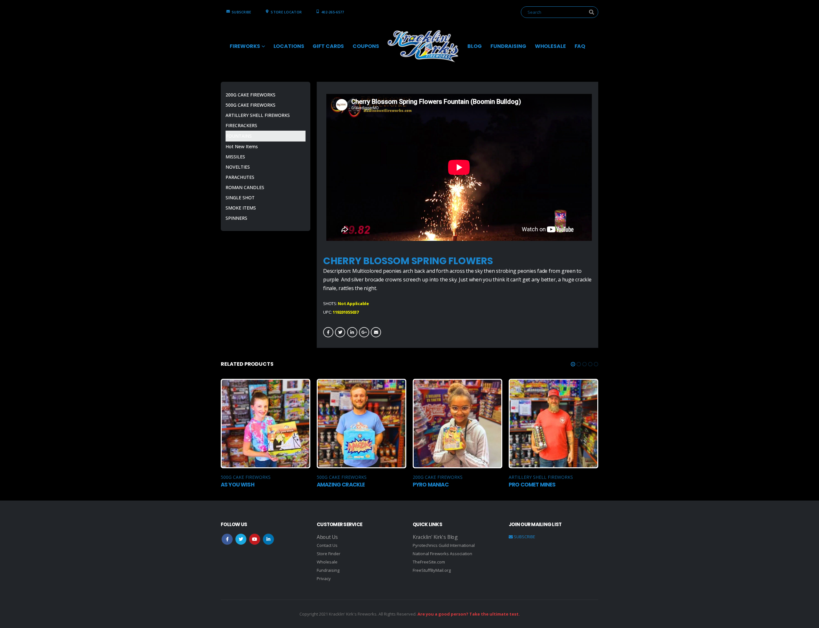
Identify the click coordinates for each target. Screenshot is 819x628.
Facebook (328, 332)
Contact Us (327, 545)
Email (376, 332)
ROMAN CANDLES (245, 187)
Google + (364, 332)
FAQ (580, 46)
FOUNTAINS (239, 136)
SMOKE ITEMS (241, 208)
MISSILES (235, 157)
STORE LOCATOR (286, 12)
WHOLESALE (550, 46)
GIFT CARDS (328, 46)
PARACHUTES (240, 177)
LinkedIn (352, 332)
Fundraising (328, 570)
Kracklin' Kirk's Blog (435, 536)
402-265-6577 (332, 12)
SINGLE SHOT (240, 198)
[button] (573, 364)
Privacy (324, 578)
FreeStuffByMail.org (432, 570)
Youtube (254, 539)
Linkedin (268, 539)
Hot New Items (242, 146)
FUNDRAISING (508, 46)
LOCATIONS (289, 46)
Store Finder (328, 553)
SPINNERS (236, 218)
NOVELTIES (238, 167)
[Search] (591, 12)
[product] (265, 423)
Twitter (340, 332)
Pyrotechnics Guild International (444, 545)
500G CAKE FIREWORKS (250, 105)
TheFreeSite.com (429, 562)
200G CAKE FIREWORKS (250, 95)
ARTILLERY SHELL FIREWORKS (258, 115)
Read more (300, 389)
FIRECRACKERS (241, 125)
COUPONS (366, 46)
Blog (474, 46)
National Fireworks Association (442, 553)
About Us (327, 536)
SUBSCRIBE (241, 12)
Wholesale (327, 562)
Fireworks (245, 46)
